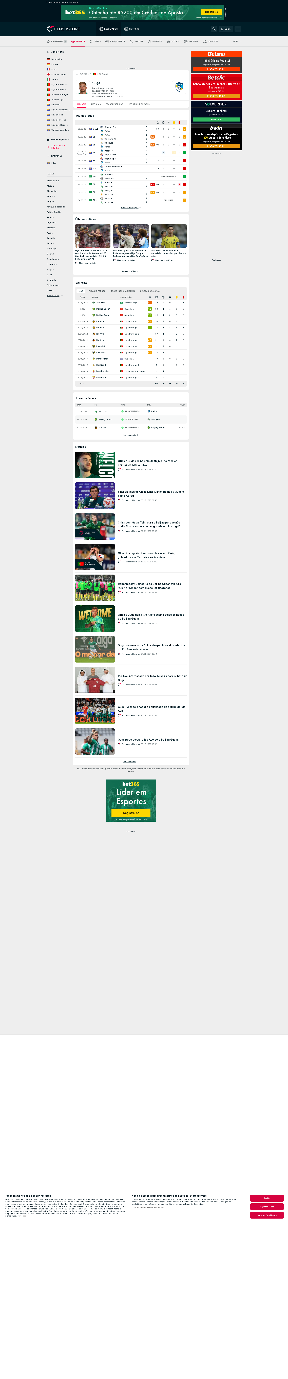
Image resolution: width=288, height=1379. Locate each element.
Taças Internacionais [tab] (123, 291)
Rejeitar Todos (267, 1207)
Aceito (267, 1198)
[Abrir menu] (238, 29)
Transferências (114, 104)
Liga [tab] (81, 291)
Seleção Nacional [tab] (150, 291)
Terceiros (21, 1216)
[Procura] (214, 29)
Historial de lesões (139, 104)
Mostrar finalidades (266, 1215)
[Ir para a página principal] (66, 29)
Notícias (96, 104)
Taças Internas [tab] (96, 291)
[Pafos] (179, 89)
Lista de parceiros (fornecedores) (148, 1207)
